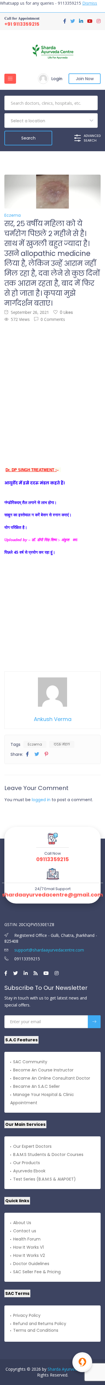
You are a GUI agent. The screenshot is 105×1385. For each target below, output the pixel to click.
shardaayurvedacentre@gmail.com (52, 895)
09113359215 (52, 859)
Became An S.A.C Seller (36, 1086)
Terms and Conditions (35, 1330)
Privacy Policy (27, 1315)
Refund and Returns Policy (39, 1323)
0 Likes (66, 312)
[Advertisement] (52, 385)
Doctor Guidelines (31, 1264)
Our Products (26, 1163)
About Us (22, 1223)
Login (56, 79)
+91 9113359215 (21, 24)
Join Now (85, 79)
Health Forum (27, 1239)
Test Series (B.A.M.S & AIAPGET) (44, 1179)
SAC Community (30, 1062)
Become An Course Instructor (43, 1070)
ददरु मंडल (62, 744)
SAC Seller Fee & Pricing (37, 1272)
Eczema (35, 744)
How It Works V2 (29, 1255)
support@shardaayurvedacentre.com (48, 950)
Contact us (24, 1231)
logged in (41, 800)
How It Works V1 (28, 1247)
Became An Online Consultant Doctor (51, 1078)
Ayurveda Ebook (29, 1171)
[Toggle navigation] (10, 79)
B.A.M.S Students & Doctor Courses (48, 1154)
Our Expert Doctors (32, 1146)
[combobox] (51, 120)
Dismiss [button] (89, 3)
